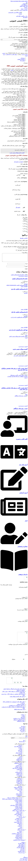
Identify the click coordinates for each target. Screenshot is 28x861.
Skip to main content (23, 1)
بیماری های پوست (18, 817)
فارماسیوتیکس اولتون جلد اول (19, 307)
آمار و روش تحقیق (18, 804)
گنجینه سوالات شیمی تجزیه (20, 344)
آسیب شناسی (19, 808)
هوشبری (20, 746)
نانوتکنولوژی (19, 790)
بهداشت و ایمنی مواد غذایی (16, 800)
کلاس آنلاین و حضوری (21, 434)
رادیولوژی (20, 820)
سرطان (20, 819)
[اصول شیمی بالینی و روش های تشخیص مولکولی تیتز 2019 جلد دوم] (17, 350)
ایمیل (25, 266)
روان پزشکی (19, 806)
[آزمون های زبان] (14, 457)
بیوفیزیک (20, 781)
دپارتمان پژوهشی (22, 569)
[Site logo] (23, 6)
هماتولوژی (19, 770)
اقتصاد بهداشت (18, 802)
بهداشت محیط (19, 799)
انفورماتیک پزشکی (18, 782)
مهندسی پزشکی (18, 783)
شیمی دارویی (22, 10)
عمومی (20, 826)
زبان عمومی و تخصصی (17, 828)
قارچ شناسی (19, 768)
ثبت (26, 50)
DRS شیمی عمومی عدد (20, 39)
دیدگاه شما (24, 252)
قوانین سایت (22, 722)
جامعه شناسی (19, 829)
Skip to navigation (15, 1)
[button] (23, 276)
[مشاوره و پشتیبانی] (14, 538)
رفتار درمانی (19, 810)
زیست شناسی (19, 760)
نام (26, 263)
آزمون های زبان (23, 459)
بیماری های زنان (18, 814)
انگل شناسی (19, 764)
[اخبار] (14, 513)
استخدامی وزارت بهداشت (19, 713)
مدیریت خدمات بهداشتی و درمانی (14, 792)
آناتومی (20, 751)
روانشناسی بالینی (18, 809)
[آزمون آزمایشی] (14, 485)
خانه (26, 10)
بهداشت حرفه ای (18, 795)
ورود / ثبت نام (22, 847)
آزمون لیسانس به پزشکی (19, 714)
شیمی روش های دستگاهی (20, 403)
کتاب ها (23, 721)
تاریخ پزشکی (19, 815)
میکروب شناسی (18, 761)
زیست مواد (19, 827)
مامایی (23, 710)
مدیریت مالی (19, 797)
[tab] (23, 58)
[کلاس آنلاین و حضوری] (14, 431)
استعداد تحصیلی (18, 832)
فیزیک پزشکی (19, 788)
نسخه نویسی (19, 774)
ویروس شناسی (18, 767)
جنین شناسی (19, 755)
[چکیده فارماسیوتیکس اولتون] (19, 274)
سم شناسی (19, 778)
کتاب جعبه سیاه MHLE (19, 704)
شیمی (3, 53)
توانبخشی (20, 749)
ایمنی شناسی (19, 769)
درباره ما (23, 726)
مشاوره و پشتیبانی (22, 541)
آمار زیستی (19, 785)
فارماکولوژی (19, 776)
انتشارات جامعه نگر (18, 161)
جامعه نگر (25, 17)
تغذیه (21, 822)
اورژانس (20, 740)
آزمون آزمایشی (23, 487)
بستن (26, 731)
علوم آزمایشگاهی (21, 716)
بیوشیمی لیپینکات (21, 699)
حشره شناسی (19, 833)
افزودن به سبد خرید (23, 41)
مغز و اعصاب (19, 813)
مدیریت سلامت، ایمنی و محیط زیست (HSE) (12, 794)
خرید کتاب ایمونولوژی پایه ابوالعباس (17, 700)
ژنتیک (21, 765)
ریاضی (20, 786)
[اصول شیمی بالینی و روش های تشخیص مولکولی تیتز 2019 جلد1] (17, 372)
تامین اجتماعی (19, 831)
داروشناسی (19, 773)
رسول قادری (14, 54)
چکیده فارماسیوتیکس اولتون (19, 278)
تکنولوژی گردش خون (17, 763)
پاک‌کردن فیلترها (23, 238)
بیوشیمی (20, 759)
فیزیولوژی (19, 753)
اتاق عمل (23, 712)
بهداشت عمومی (18, 796)
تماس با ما (22, 725)
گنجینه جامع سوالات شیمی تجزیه (17, 152)
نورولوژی (20, 823)
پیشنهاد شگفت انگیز (21, 47)
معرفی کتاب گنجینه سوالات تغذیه (17, 691)
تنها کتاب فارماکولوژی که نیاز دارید (18, 325)
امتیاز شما (24, 250)
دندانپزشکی (19, 818)
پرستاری (23, 709)
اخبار (26, 515)
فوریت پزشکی (18, 747)
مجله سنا (23, 724)
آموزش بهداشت (18, 801)
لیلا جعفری (8, 54)
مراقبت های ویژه (18, 741)
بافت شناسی (19, 754)
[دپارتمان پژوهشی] (14, 566)
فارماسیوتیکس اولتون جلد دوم (19, 289)
